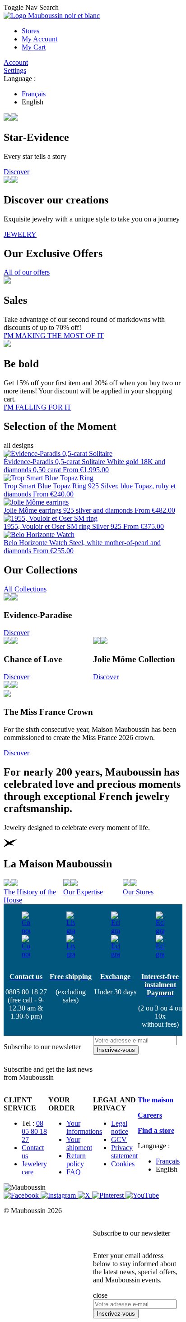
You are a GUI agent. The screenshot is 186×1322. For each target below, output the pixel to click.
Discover (16, 172)
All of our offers (27, 272)
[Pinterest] (109, 1195)
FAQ (73, 1172)
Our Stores (138, 892)
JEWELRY (20, 234)
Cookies (123, 1164)
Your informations (84, 1127)
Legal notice (119, 1127)
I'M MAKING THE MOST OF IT (54, 335)
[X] (85, 1195)
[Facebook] (22, 1195)
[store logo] (52, 15)
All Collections (25, 589)
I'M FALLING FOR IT (37, 407)
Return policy (76, 1160)
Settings (15, 70)
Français (34, 94)
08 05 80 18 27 (34, 1131)
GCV (119, 1139)
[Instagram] (59, 1195)
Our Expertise (83, 892)
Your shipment (79, 1143)
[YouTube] (142, 1195)
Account (16, 62)
